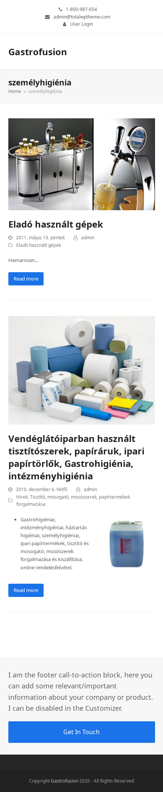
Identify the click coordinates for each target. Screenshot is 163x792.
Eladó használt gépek (55, 224)
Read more (26, 278)
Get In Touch (81, 732)
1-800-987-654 (81, 9)
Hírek (22, 497)
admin (87, 237)
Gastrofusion (37, 51)
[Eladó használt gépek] (81, 163)
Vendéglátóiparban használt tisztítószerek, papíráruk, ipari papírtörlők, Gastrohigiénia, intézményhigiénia (76, 457)
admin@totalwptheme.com (81, 17)
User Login (81, 24)
